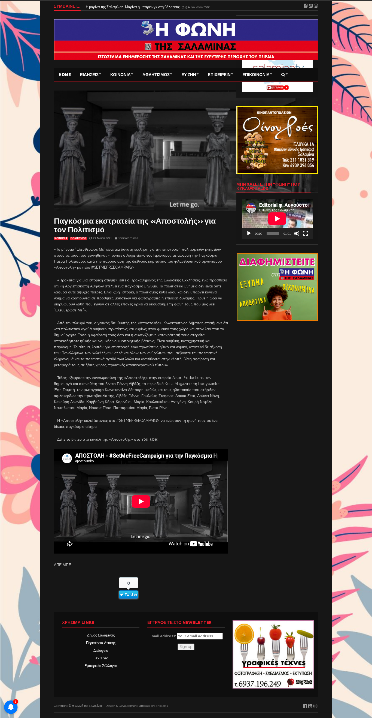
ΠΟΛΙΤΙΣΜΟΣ (78, 238)
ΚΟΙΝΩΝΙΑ (120, 74)
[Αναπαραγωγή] (249, 233)
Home (65, 74)
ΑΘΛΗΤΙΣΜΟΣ (156, 74)
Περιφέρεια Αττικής (100, 643)
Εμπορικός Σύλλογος (100, 666)
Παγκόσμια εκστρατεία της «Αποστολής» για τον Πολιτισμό (135, 225)
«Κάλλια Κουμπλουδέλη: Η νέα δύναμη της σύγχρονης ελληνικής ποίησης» (145, 6)
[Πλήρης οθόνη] (305, 233)
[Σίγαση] (297, 233)
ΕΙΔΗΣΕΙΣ (89, 74)
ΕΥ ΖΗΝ (188, 74)
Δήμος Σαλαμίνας (101, 635)
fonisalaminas (128, 238)
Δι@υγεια (100, 650)
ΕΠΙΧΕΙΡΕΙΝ (219, 74)
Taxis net (101, 658)
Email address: (163, 636)
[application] (277, 219)
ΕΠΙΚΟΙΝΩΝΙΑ (256, 74)
